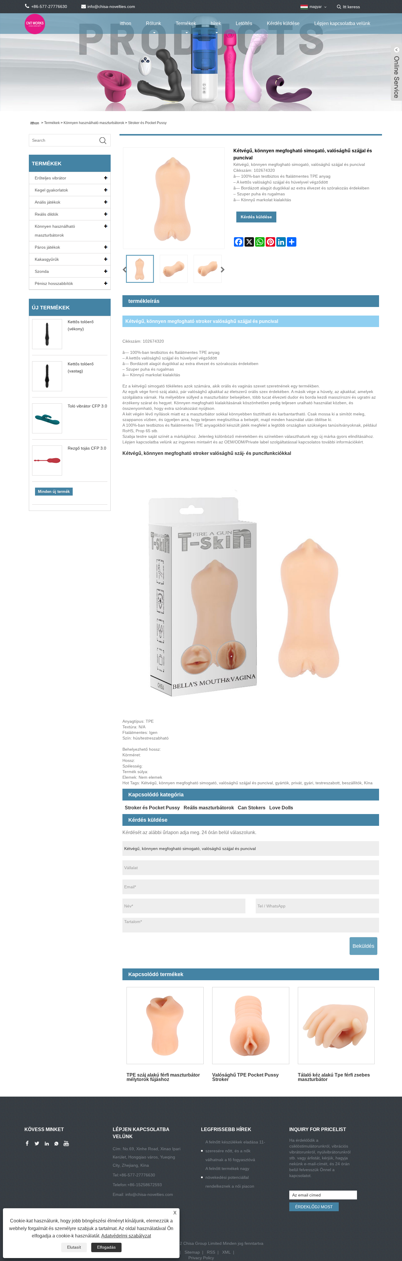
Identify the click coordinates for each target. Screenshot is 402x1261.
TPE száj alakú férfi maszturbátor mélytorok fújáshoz (163, 1077)
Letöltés (244, 23)
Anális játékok (47, 202)
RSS (211, 1252)
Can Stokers (251, 807)
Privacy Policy (201, 1257)
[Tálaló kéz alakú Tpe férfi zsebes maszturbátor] (336, 1026)
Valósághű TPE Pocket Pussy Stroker (245, 1077)
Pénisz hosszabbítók (54, 283)
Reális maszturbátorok (209, 807)
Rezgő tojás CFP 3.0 (87, 448)
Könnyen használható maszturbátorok (94, 123)
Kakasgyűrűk (47, 259)
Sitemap (192, 1252)
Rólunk (153, 23)
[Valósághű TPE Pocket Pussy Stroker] (250, 1026)
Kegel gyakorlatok (51, 190)
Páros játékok (47, 247)
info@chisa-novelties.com (149, 1194)
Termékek (186, 23)
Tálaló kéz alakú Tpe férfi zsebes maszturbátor (334, 1077)
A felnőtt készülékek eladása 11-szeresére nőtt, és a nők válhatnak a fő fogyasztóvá (235, 1151)
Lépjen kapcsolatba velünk (342, 23)
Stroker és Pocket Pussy (147, 123)
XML (226, 1252)
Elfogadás (106, 1247)
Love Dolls (281, 807)
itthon (125, 23)
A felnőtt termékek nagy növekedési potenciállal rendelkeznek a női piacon (229, 1177)
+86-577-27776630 (137, 1175)
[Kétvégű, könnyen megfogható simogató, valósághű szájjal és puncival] (140, 269)
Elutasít (74, 1247)
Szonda (42, 271)
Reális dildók (46, 214)
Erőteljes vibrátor (50, 178)
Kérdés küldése (283, 23)
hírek (216, 23)
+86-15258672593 (144, 1184)
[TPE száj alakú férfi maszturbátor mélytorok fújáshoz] (165, 1026)
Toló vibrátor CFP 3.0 (87, 406)
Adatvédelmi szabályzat (126, 1235)
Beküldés (363, 946)
